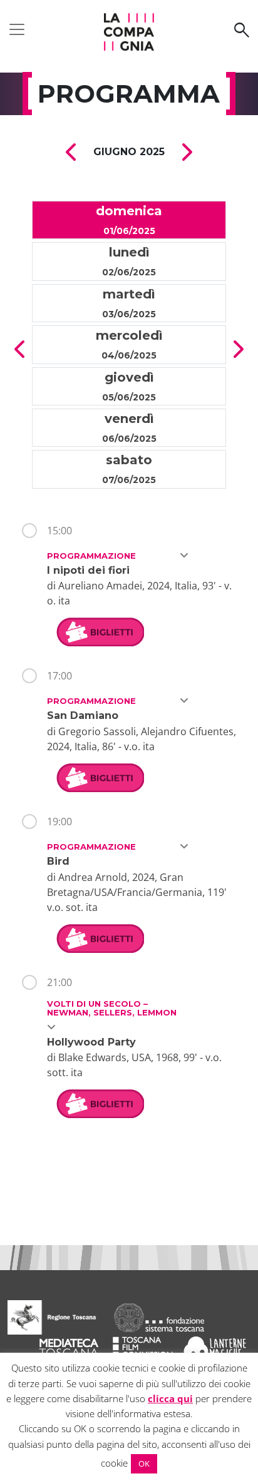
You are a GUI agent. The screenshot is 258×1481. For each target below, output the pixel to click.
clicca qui (170, 1398)
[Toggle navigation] (17, 29)
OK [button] (144, 1463)
